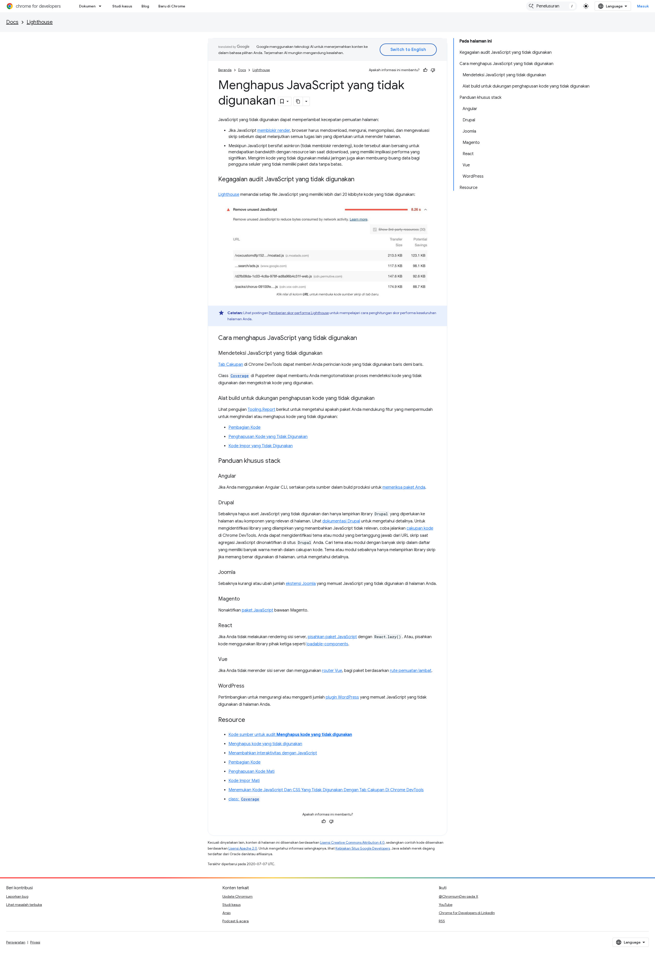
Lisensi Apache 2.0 (242, 848)
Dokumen (87, 6)
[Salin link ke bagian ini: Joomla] (240, 573)
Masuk (643, 6)
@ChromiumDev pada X (458, 896)
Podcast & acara (235, 921)
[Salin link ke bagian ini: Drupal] (239, 503)
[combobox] (551, 6)
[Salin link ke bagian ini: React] (237, 626)
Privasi (35, 942)
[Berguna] (425, 70)
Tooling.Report (261, 409)
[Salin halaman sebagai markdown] (298, 101)
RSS (442, 921)
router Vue (332, 670)
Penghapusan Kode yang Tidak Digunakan (268, 436)
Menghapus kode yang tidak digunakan (265, 743)
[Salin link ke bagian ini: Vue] (232, 660)
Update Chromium (237, 896)
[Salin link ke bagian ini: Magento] (245, 599)
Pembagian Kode (244, 427)
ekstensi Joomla (301, 583)
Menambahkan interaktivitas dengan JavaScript (272, 753)
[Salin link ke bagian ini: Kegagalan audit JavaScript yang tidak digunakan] (359, 180)
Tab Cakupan (230, 364)
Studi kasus (122, 6)
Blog (145, 6)
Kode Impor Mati (244, 780)
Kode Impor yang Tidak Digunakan (260, 445)
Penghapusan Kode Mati (251, 771)
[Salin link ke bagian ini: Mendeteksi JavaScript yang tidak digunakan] (327, 353)
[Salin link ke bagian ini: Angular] (241, 476)
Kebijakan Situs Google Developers (362, 848)
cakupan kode (420, 528)
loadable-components (327, 644)
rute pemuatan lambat (410, 670)
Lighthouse (40, 22)
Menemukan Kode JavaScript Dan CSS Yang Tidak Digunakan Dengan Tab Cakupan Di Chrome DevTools (326, 790)
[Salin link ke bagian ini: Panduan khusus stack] (285, 461)
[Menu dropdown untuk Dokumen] (101, 6)
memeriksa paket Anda (404, 487)
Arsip (226, 913)
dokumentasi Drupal (341, 521)
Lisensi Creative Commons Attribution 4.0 (352, 842)
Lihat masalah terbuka (24, 904)
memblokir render (273, 130)
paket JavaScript (257, 610)
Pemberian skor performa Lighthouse (299, 312)
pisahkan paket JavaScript (332, 636)
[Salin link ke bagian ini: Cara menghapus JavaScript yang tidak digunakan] (362, 338)
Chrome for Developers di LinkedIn (467, 913)
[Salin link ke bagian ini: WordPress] (249, 686)
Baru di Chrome (171, 6)
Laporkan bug (17, 896)
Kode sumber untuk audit (290, 734)
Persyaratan (15, 942)
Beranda (225, 70)
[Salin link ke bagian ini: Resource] (250, 720)
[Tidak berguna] (433, 70)
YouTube (445, 904)
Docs (12, 22)
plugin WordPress (342, 697)
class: (243, 799)
